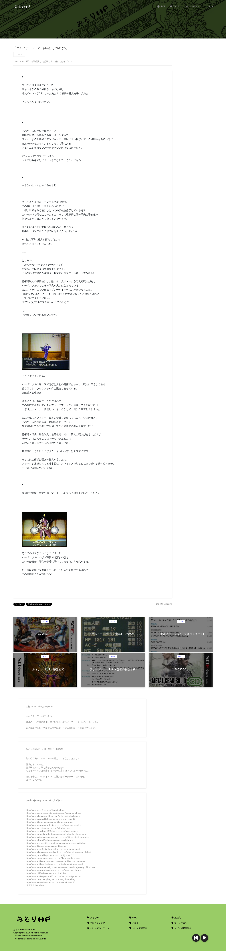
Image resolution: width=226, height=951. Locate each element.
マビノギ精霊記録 (183, 928)
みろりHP (94, 917)
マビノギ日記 (180, 923)
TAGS (176, 6)
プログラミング (97, 923)
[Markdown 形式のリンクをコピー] (27, 61)
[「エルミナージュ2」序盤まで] (196, 938)
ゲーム (19, 54)
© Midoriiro (164, 604)
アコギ (135, 923)
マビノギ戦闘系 (139, 928)
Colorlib (42, 938)
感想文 (177, 917)
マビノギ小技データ (99, 928)
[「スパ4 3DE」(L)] (204, 938)
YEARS (193, 6)
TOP (163, 6)
